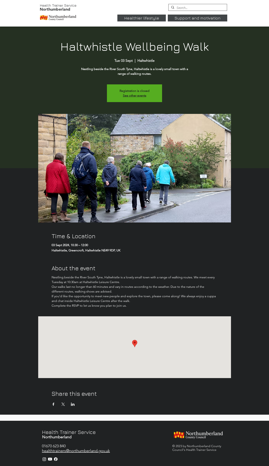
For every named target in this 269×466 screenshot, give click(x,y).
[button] (141, 18)
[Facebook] (55, 459)
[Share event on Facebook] (53, 404)
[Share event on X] (63, 404)
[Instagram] (44, 459)
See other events (134, 95)
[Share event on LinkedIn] (73, 404)
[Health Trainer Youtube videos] (50, 459)
